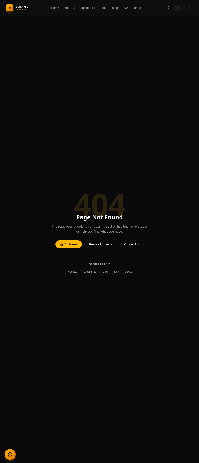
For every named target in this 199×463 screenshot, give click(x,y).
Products (69, 8)
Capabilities (87, 8)
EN (178, 8)
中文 (188, 8)
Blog (115, 8)
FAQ (125, 8)
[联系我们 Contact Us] (10, 454)
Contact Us (131, 244)
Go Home (71, 244)
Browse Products (100, 244)
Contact (137, 8)
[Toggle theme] (168, 7)
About (103, 8)
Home (55, 8)
